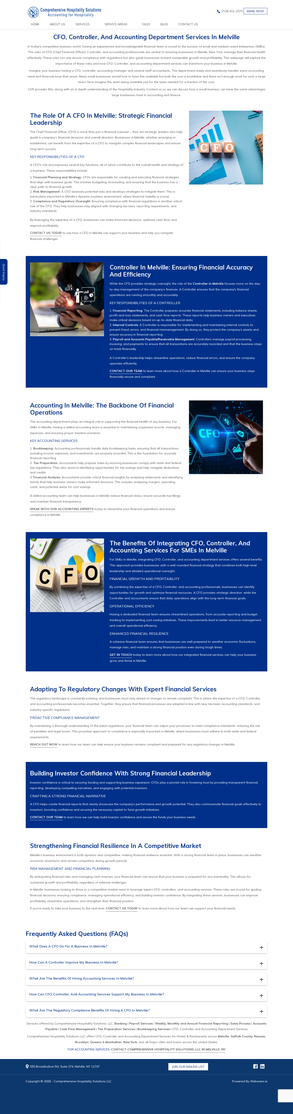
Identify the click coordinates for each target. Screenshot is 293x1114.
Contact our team (126, 371)
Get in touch (121, 655)
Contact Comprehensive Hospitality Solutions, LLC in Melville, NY (168, 1049)
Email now (255, 11)
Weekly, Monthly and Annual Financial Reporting (191, 1023)
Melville (223, 1036)
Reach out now (43, 744)
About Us (57, 24)
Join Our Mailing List (188, 1067)
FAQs (146, 24)
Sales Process (240, 1023)
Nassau (259, 1036)
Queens (95, 1042)
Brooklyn (82, 1042)
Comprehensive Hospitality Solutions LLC (83, 1081)
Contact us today (46, 233)
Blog (164, 24)
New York (130, 1042)
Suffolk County (242, 1036)
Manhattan (113, 1042)
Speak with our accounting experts (62, 509)
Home (35, 24)
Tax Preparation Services (116, 1029)
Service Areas (115, 24)
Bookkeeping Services (153, 1029)
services (83, 24)
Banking (120, 1023)
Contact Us (188, 24)
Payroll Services (141, 1023)
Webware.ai (258, 1081)
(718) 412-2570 (232, 11)
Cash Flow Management (77, 1029)
